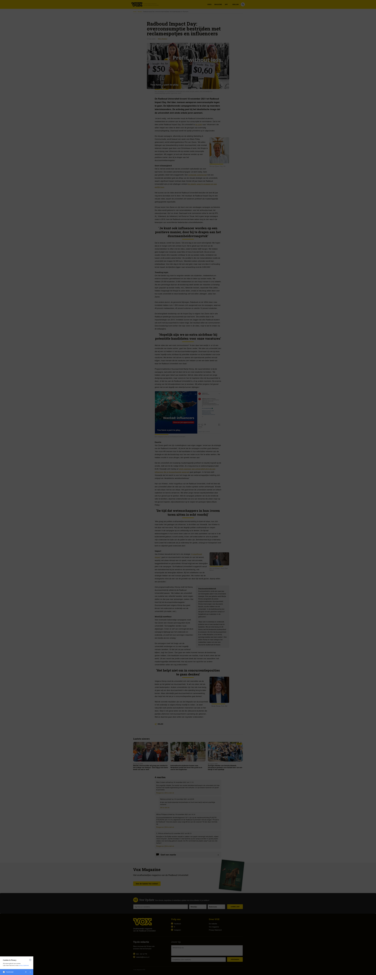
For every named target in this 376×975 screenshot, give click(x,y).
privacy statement (24, 965)
